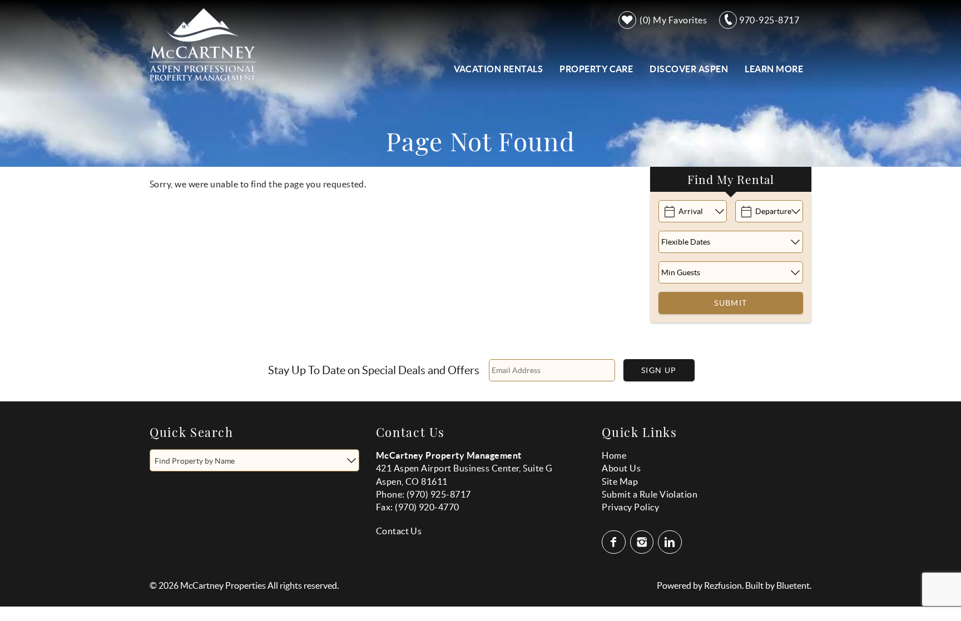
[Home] (203, 43)
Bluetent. (793, 585)
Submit (730, 303)
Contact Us (399, 531)
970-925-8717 (769, 20)
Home (614, 455)
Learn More (774, 69)
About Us (621, 468)
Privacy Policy (630, 507)
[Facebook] (614, 542)
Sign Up (659, 370)
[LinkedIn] (670, 542)
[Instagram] (643, 542)
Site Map (620, 481)
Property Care (596, 69)
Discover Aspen (689, 69)
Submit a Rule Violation (649, 494)
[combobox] (254, 460)
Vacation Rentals (498, 69)
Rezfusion (723, 585)
